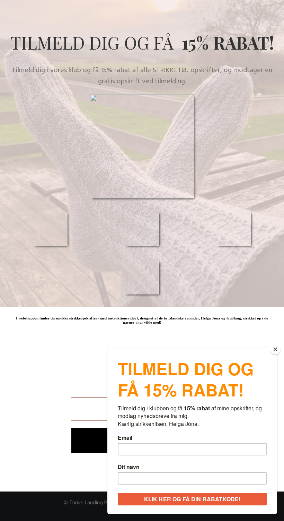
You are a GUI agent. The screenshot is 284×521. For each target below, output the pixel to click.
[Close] (275, 349)
